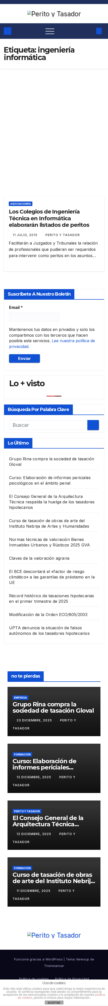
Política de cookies (34, 979)
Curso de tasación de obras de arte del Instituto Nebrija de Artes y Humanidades (53, 881)
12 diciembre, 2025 (34, 777)
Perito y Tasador (62, 235)
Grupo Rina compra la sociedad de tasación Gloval (53, 707)
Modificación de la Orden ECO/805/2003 (48, 614)
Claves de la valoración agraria (39, 558)
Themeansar (54, 966)
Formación (22, 754)
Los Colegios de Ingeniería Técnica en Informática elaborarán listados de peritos (49, 218)
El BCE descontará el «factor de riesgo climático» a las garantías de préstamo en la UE (52, 577)
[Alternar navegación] (49, 31)
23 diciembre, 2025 (35, 720)
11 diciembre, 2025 (34, 891)
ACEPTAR (54, 1002)
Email (16, 307)
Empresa (20, 697)
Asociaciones (20, 203)
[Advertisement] (54, 125)
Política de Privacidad (72, 979)
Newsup (82, 959)
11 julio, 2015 (25, 235)
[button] (89, 31)
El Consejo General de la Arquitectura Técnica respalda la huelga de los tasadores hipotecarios (52, 502)
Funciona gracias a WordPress (39, 959)
